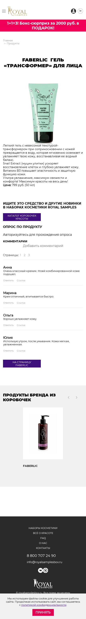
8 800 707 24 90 (41, 556)
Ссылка (21, 280)
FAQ (43, 538)
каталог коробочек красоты (22, 217)
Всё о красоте (43, 533)
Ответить (8, 280)
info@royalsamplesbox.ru (43, 562)
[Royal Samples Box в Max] (45, 570)
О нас (43, 543)
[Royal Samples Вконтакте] (40, 570)
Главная (8, 40)
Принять (43, 612)
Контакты (43, 548)
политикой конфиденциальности (43, 604)
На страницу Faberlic (22, 364)
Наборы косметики (43, 528)
